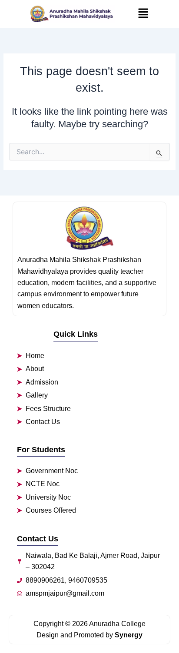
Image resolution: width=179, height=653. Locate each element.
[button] (142, 13)
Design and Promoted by (89, 635)
